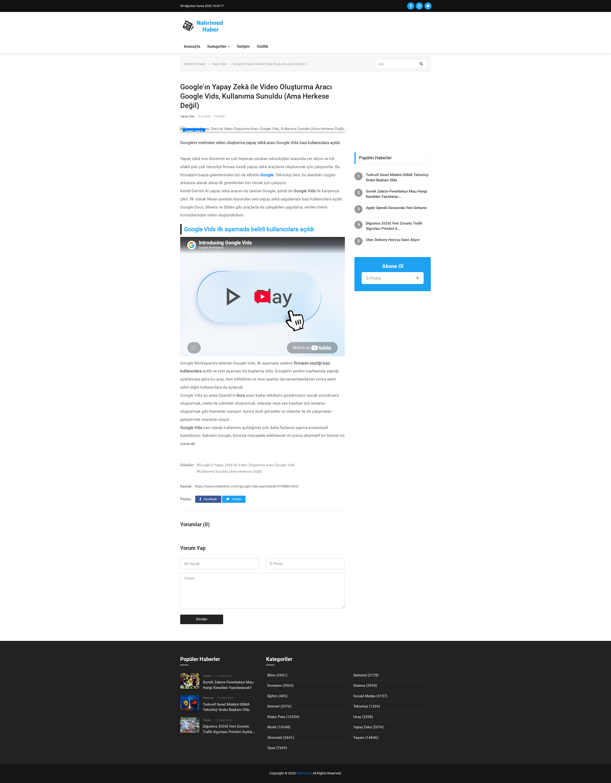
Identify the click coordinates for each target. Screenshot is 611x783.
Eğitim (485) (277, 696)
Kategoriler (216, 46)
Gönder (201, 619)
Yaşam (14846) (365, 737)
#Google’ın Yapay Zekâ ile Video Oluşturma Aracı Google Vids (245, 465)
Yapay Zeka (219, 64)
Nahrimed (303, 773)
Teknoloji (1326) (366, 706)
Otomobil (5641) (280, 737)
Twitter (236, 499)
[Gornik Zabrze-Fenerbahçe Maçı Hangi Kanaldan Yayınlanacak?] (189, 681)
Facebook (210, 499)
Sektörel (208, 698)
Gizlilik (262, 46)
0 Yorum (219, 116)
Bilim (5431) (277, 675)
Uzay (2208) (363, 717)
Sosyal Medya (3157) (370, 696)
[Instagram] (419, 6)
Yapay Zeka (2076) (368, 727)
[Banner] (392, 109)
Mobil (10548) (278, 727)
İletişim (243, 46)
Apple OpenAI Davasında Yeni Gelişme (396, 208)
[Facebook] (410, 6)
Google (267, 174)
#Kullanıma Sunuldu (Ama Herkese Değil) (229, 471)
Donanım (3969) (280, 685)
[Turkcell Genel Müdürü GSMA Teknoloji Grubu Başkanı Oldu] (189, 703)
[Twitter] (428, 6)
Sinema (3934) (365, 685)
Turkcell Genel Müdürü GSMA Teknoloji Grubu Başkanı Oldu (397, 177)
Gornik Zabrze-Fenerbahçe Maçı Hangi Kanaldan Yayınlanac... (396, 194)
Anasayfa (192, 46)
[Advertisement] (344, 26)
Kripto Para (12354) (283, 717)
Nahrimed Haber (194, 64)
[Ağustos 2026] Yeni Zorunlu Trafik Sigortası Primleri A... (394, 226)
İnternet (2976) (279, 706)
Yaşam (207, 676)
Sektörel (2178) (366, 675)
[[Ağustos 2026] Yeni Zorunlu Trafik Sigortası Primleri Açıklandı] (189, 725)
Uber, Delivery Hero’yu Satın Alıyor (393, 240)
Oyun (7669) (277, 748)
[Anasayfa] (205, 26)
